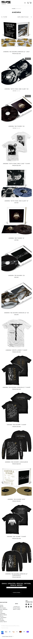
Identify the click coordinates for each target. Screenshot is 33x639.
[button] (28, 3)
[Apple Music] (28, 606)
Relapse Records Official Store (12, 625)
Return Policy (16, 609)
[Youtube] (31, 606)
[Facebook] (28, 604)
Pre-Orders (3, 608)
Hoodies (2, 620)
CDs (1, 612)
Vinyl (1, 610)
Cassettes (2, 613)
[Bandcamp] (26, 604)
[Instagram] (31, 604)
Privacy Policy (16, 608)
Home (13, 8)
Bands (1, 606)
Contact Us (16, 606)
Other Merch (3, 621)
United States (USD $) (7, 636)
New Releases (3, 609)
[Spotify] (26, 606)
